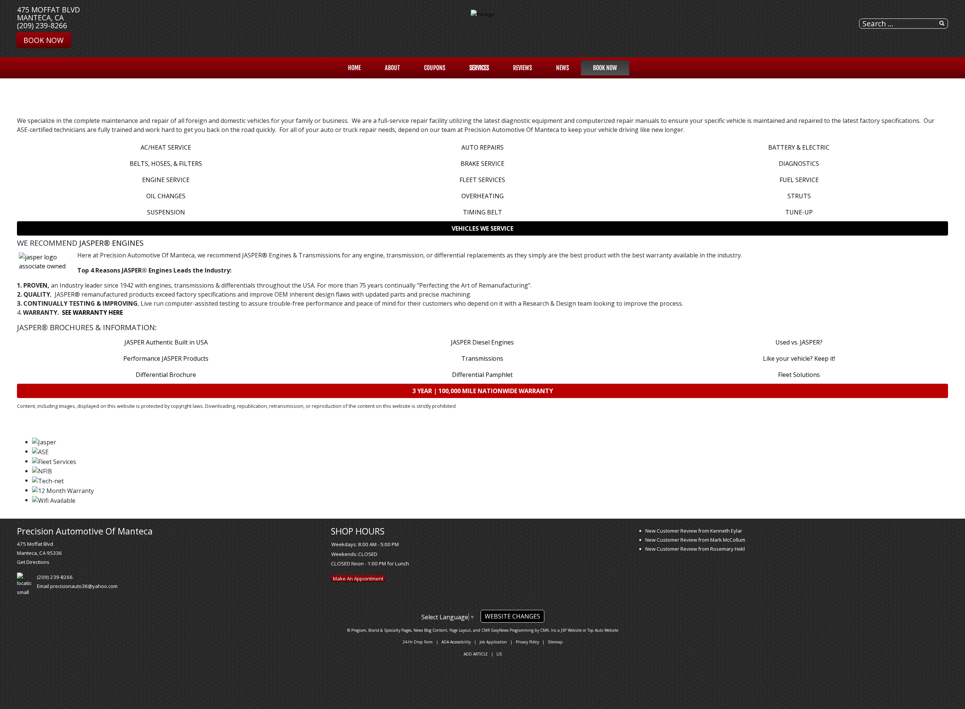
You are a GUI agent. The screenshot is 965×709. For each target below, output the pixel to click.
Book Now (43, 40)
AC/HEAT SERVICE (166, 147)
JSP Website (571, 630)
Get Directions (33, 562)
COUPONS (434, 68)
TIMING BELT (482, 212)
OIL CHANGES (165, 196)
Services (479, 68)
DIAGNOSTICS (799, 163)
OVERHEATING (482, 196)
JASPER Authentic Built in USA (166, 342)
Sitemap (555, 642)
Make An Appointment (358, 578)
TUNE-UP (799, 212)
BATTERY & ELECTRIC (799, 147)
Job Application (493, 642)
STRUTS (799, 196)
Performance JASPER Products (165, 358)
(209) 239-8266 (42, 25)
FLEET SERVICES (482, 180)
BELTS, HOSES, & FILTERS (166, 163)
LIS (499, 654)
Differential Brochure (166, 375)
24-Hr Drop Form (418, 642)
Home (354, 68)
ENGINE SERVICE (166, 180)
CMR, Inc (548, 630)
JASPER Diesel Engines (482, 342)
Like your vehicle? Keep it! (799, 358)
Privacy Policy (527, 642)
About (392, 68)
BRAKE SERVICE (482, 163)
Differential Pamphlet (482, 375)
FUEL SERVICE (799, 180)
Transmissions (482, 358)
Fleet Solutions (799, 375)
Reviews (522, 68)
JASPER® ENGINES (111, 243)
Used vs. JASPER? (799, 342)
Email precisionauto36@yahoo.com (77, 586)
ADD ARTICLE (476, 654)
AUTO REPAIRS (482, 147)
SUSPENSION (166, 212)
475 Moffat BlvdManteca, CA (48, 14)
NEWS (562, 68)
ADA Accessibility (456, 642)
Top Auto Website (602, 630)
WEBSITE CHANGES (512, 616)
